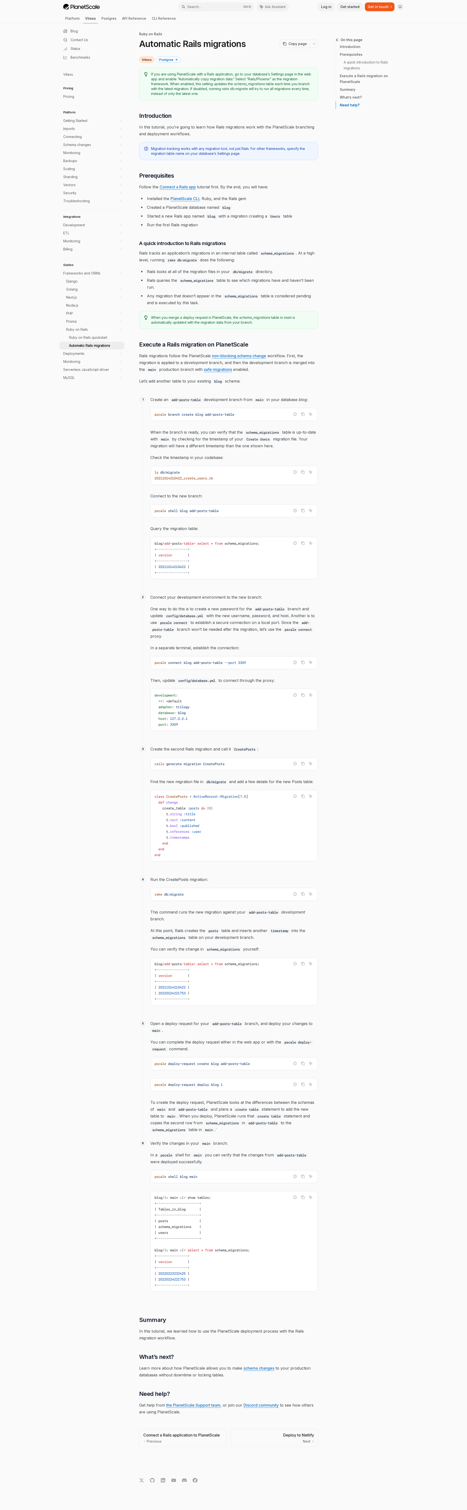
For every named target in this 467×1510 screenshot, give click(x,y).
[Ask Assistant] (310, 414)
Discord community (261, 1405)
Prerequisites (351, 54)
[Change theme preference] (400, 6)
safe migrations (218, 369)
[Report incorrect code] (295, 414)
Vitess (90, 18)
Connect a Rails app (178, 186)
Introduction (350, 47)
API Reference (134, 18)
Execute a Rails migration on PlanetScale (364, 79)
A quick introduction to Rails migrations (366, 65)
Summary (347, 89)
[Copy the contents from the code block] (303, 414)
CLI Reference (164, 18)
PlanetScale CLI (185, 198)
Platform (72, 18)
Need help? (349, 105)
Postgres (109, 18)
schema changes (258, 1368)
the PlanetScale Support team (193, 1405)
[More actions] (314, 44)
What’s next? (351, 97)
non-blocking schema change (239, 355)
